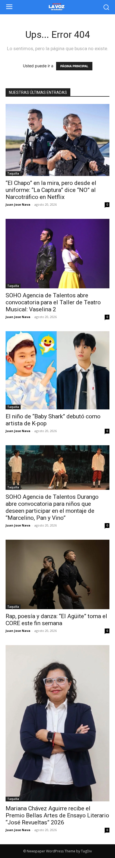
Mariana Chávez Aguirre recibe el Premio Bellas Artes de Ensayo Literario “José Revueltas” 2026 (57, 815)
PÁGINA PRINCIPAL (74, 66)
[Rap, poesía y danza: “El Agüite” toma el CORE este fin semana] (57, 574)
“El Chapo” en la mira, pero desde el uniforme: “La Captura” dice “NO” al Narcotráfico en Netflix (51, 190)
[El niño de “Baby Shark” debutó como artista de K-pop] (57, 370)
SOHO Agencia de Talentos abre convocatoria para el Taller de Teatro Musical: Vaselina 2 (53, 302)
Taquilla (13, 173)
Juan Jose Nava (18, 204)
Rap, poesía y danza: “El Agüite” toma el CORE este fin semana (56, 620)
